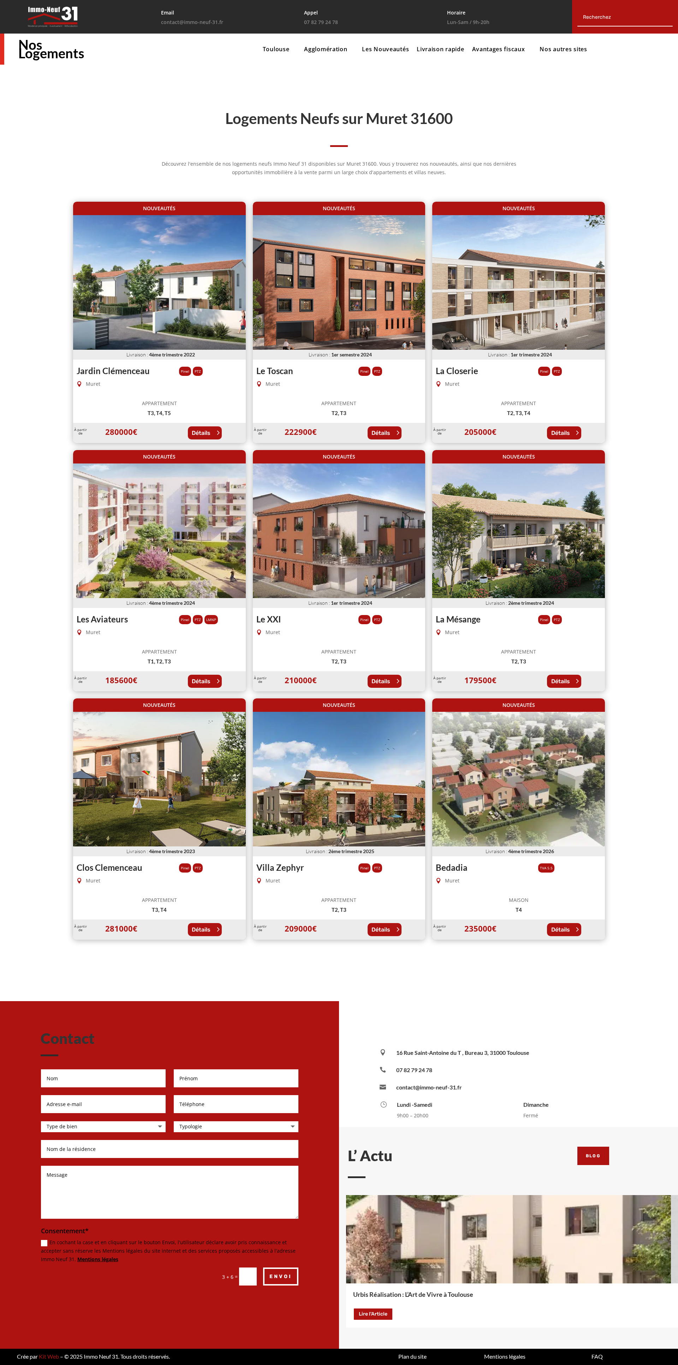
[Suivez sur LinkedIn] (508, 1021)
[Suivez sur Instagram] (530, 1021)
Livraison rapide (440, 50)
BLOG (593, 1155)
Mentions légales (97, 1259)
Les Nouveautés (385, 50)
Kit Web (49, 1356)
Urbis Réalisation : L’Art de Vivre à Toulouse (413, 1294)
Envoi (280, 1277)
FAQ (597, 1356)
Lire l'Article (373, 1314)
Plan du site (412, 1356)
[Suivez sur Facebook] (487, 1021)
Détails (201, 433)
